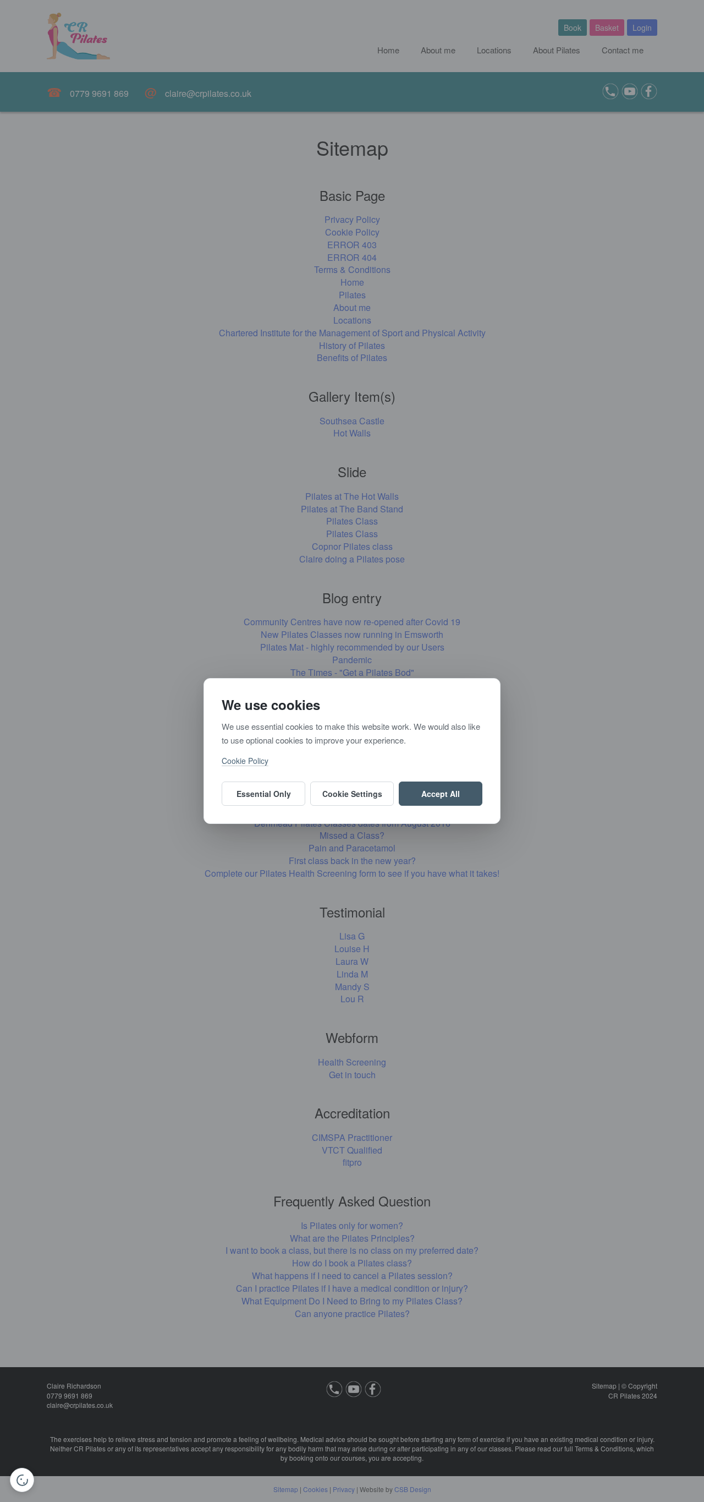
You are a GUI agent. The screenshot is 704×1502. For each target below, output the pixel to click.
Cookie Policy (245, 760)
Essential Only (264, 793)
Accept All (440, 793)
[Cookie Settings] (22, 1480)
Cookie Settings (352, 793)
